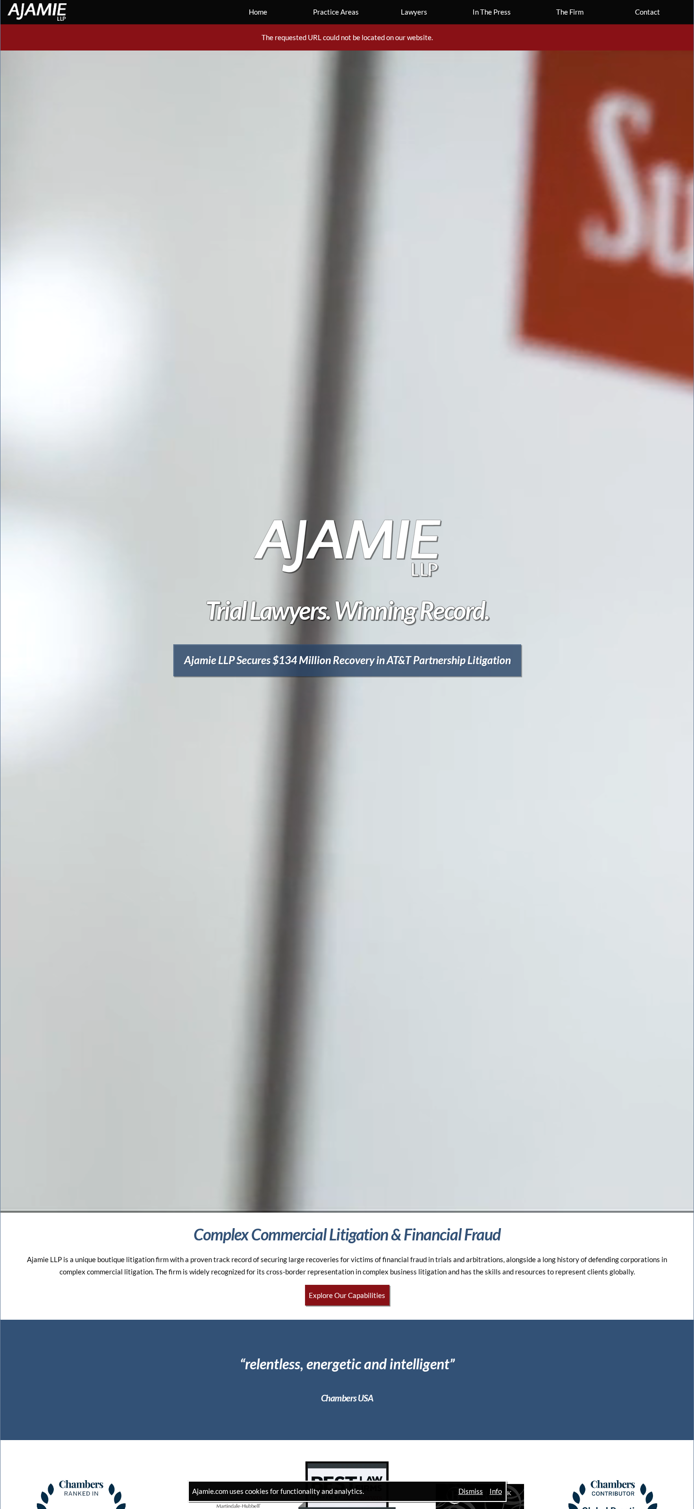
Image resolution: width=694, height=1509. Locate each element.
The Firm (570, 12)
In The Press (492, 12)
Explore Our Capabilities (347, 1295)
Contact (647, 12)
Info (496, 1491)
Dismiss (470, 1491)
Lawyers (414, 12)
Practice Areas (336, 12)
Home (258, 12)
